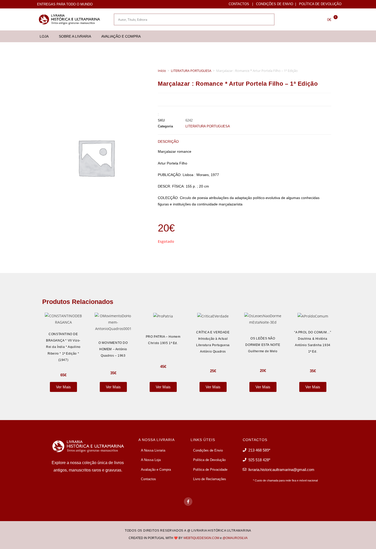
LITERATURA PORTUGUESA (191, 70)
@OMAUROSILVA (235, 538)
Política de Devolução (320, 4)
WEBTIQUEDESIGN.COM (201, 538)
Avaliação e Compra (121, 36)
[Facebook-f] (188, 501)
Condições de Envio (274, 4)
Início (162, 70)
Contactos (239, 4)
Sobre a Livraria (75, 36)
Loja (44, 36)
